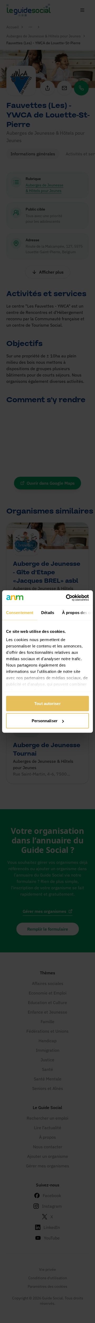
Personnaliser (45, 721)
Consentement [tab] (19, 612)
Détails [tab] (47, 612)
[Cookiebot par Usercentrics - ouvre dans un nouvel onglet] (67, 597)
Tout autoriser (47, 703)
